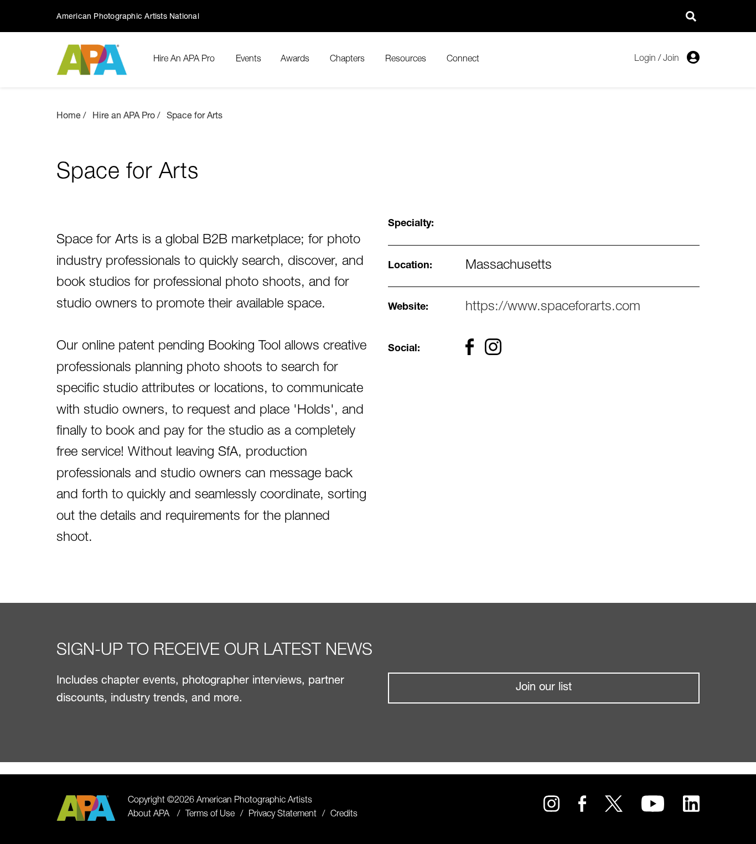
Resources (405, 59)
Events (248, 59)
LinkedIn (691, 803)
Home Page (93, 60)
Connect (463, 59)
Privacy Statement (282, 814)
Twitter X (613, 803)
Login (645, 59)
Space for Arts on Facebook (469, 346)
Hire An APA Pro (184, 59)
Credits (344, 814)
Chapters (347, 59)
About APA (148, 814)
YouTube (653, 803)
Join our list (544, 688)
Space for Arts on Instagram (493, 346)
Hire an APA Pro (123, 116)
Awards (295, 59)
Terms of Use (210, 814)
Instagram (551, 803)
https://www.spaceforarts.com (552, 307)
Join (671, 59)
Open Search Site (691, 16)
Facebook (582, 803)
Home (68, 116)
